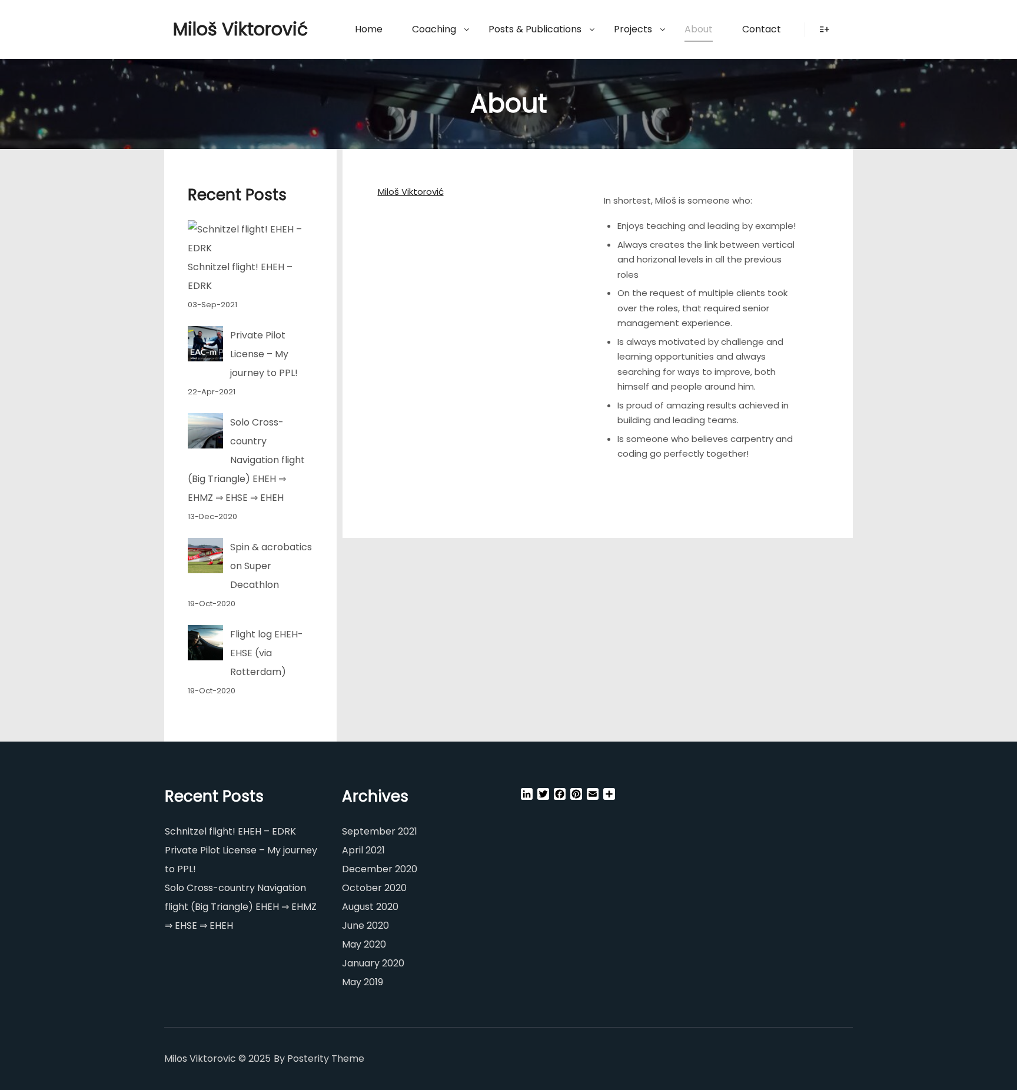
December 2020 (379, 869)
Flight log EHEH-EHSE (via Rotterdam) (266, 653)
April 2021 (363, 850)
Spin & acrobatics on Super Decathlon (271, 565)
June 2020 (365, 925)
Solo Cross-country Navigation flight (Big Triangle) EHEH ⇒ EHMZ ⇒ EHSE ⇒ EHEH (246, 460)
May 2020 (364, 944)
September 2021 (379, 831)
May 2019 (362, 982)
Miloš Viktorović (232, 29)
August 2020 (370, 906)
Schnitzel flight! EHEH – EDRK (230, 831)
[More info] (824, 29)
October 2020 (374, 888)
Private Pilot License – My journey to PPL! (264, 354)
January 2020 (373, 963)
